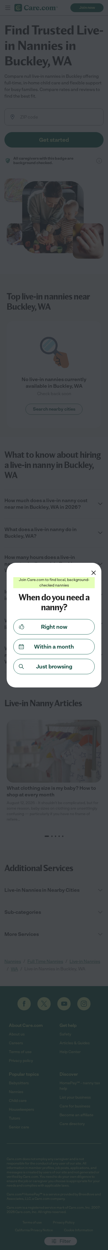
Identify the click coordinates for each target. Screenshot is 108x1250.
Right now (54, 626)
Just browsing (54, 666)
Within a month (54, 646)
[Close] (93, 572)
